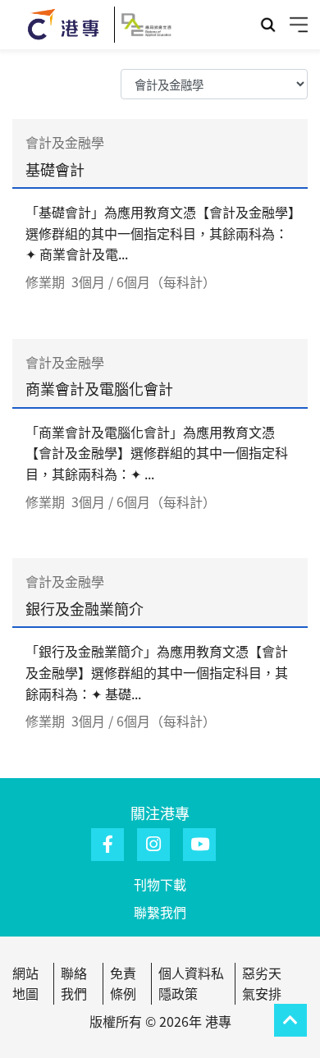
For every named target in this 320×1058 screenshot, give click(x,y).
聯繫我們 (160, 912)
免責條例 (123, 983)
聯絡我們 (74, 983)
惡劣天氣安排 (261, 983)
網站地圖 (25, 983)
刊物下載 (160, 884)
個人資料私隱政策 (191, 983)
